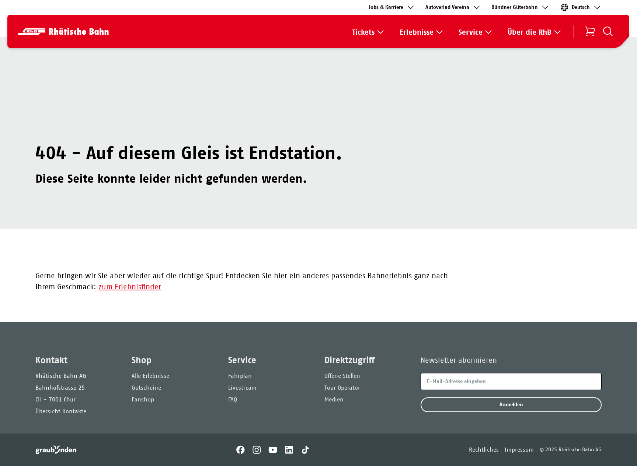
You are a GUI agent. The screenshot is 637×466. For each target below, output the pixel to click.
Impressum (519, 449)
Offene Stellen (342, 375)
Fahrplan (240, 375)
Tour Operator (342, 387)
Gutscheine (146, 387)
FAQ (232, 399)
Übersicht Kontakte (60, 411)
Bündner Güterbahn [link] (514, 7)
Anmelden (511, 404)
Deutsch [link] (581, 7)
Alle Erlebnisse (150, 375)
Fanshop (143, 399)
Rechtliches (484, 449)
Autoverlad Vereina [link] (447, 7)
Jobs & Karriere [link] (386, 7)
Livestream (242, 387)
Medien (334, 399)
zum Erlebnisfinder (129, 286)
